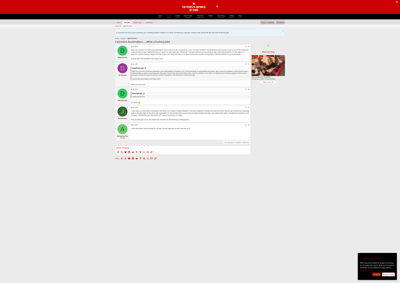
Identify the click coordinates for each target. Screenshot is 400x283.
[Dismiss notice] (283, 31)
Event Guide (188, 16)
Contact (231, 16)
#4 (248, 107)
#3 (248, 89)
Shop (240, 16)
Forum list (118, 26)
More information (366, 270)
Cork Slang (221, 16)
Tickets (177, 16)
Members (149, 22)
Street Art (200, 16)
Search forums (127, 26)
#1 (248, 46)
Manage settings (388, 274)
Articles (210, 16)
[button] (143, 22)
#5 (248, 125)
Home (160, 16)
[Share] (245, 46)
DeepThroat (122, 57)
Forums (168, 16)
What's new (137, 22)
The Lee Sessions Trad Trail (261, 77)
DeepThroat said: (138, 68)
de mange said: (137, 93)
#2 (248, 64)
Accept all (376, 274)
